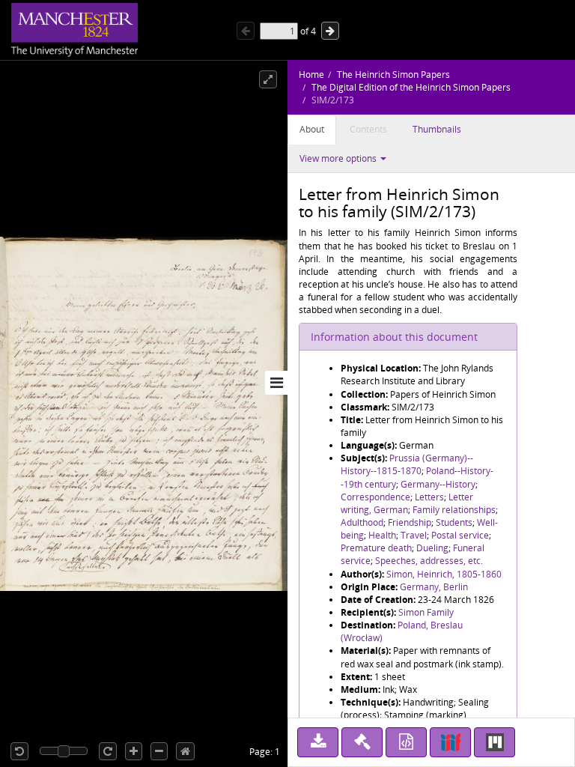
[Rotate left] (19, 751)
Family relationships (454, 509)
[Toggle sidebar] (276, 383)
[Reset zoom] (185, 751)
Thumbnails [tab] (437, 129)
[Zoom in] (133, 751)
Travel (414, 535)
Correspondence (375, 497)
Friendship (409, 522)
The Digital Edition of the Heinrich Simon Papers (411, 87)
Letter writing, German (407, 503)
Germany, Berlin (434, 586)
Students (454, 522)
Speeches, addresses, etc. (429, 560)
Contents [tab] (368, 129)
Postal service (460, 535)
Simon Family (426, 612)
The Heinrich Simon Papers (393, 74)
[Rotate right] (108, 751)
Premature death (376, 548)
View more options (339, 158)
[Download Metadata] (406, 742)
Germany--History (438, 484)
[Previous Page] (246, 31)
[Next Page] (330, 31)
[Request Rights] (362, 742)
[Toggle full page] (268, 79)
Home (311, 74)
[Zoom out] (159, 751)
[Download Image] (317, 742)
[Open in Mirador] (494, 742)
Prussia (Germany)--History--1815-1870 (407, 464)
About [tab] (311, 129)
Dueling (432, 548)
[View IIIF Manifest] (450, 742)
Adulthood (362, 522)
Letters (429, 497)
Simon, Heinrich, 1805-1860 (444, 574)
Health (382, 535)
